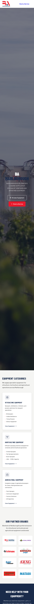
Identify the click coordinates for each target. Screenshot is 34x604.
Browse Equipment (18, 198)
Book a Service (24, 4)
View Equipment (10, 426)
